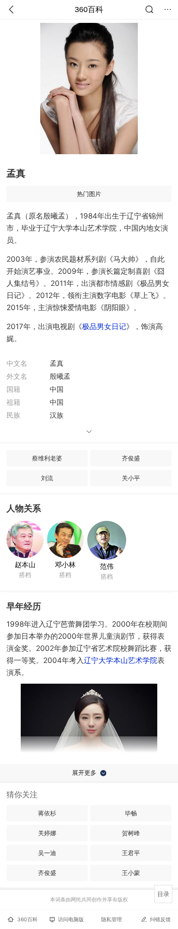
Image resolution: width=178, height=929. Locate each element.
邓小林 (65, 564)
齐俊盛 (131, 458)
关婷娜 (47, 833)
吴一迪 (47, 852)
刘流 (47, 478)
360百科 (89, 9)
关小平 (131, 478)
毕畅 (131, 813)
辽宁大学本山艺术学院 (120, 660)
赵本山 (25, 564)
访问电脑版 (71, 919)
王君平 (131, 852)
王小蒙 (131, 872)
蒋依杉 (47, 813)
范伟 (107, 566)
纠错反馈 (160, 919)
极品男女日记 (104, 326)
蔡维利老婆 (47, 458)
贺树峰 (131, 833)
